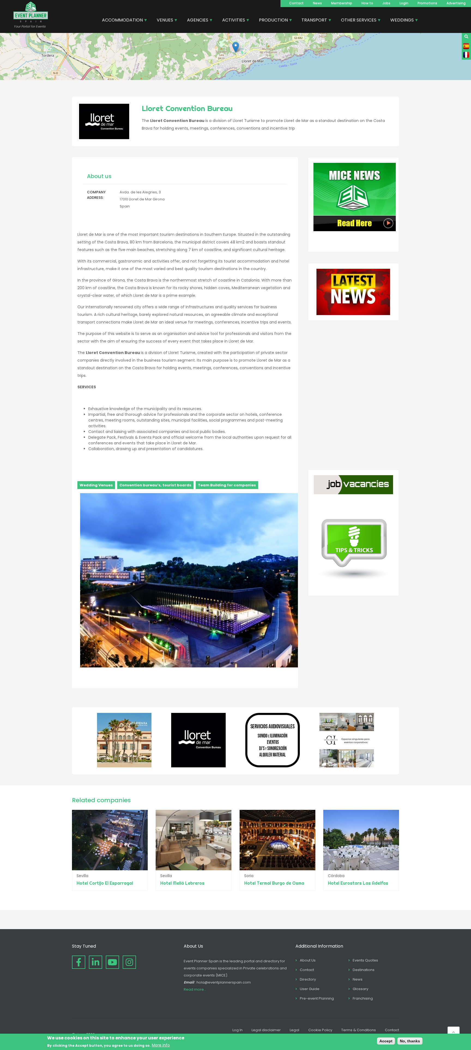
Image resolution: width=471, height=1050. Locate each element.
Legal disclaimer (266, 1030)
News (317, 3)
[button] (235, 47)
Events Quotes (365, 960)
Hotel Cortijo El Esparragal (105, 883)
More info (161, 1045)
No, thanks (410, 1041)
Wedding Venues (96, 485)
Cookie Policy (320, 1030)
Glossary (360, 988)
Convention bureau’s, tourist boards (155, 485)
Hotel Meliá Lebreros (182, 883)
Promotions (427, 3)
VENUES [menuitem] (163, 21)
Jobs (386, 3)
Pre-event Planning (317, 998)
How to (367, 3)
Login (404, 3)
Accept (385, 1041)
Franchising (363, 998)
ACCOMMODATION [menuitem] (120, 21)
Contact (296, 3)
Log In (238, 1030)
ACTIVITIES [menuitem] (231, 21)
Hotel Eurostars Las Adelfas (358, 883)
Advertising (456, 3)
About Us (308, 960)
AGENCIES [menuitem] (195, 21)
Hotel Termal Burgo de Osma (274, 883)
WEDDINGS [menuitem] (400, 21)
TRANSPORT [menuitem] (312, 21)
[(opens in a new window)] (124, 766)
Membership (341, 3)
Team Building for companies (227, 485)
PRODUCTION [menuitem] (271, 21)
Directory (308, 979)
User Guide (309, 988)
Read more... (195, 989)
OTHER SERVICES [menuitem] (356, 21)
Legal (294, 1030)
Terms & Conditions (358, 1030)
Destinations (364, 969)
